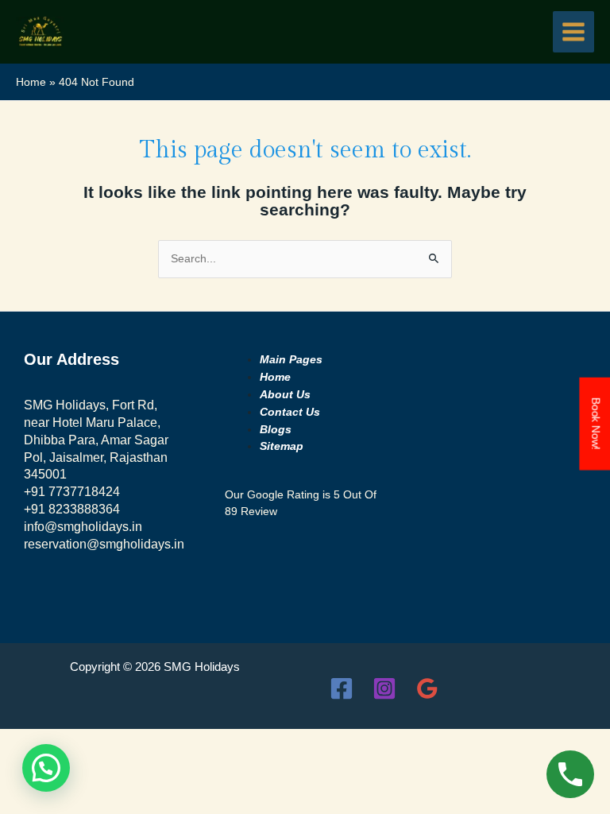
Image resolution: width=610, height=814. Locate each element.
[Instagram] (384, 688)
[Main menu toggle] (574, 32)
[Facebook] (341, 688)
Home (275, 377)
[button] (46, 768)
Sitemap (281, 446)
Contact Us (290, 412)
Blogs (275, 430)
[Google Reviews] (427, 688)
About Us (285, 395)
